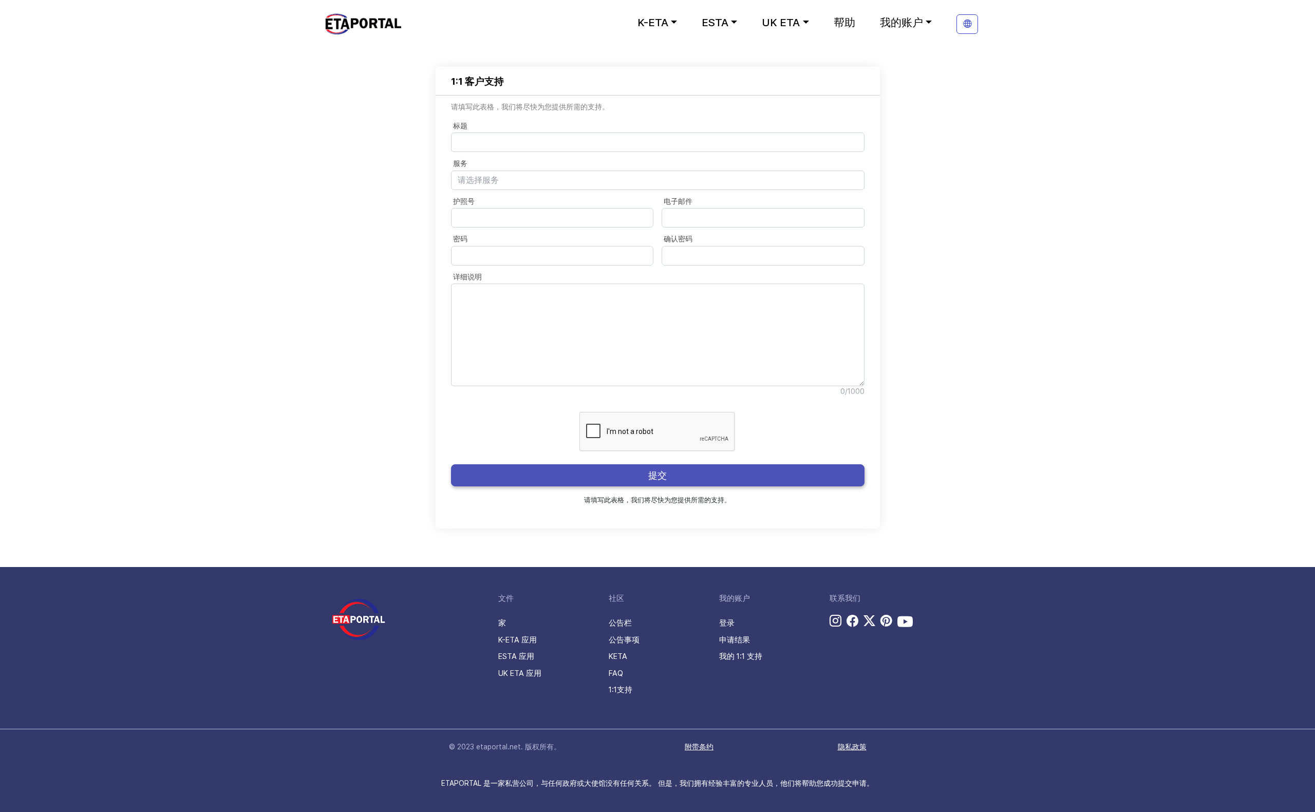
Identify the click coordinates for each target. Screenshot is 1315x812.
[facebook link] (852, 621)
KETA (618, 656)
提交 (657, 475)
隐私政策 (852, 747)
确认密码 (678, 239)
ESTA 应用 (516, 656)
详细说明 (467, 277)
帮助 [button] (844, 22)
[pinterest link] (886, 621)
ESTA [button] (715, 22)
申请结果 (734, 640)
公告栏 (620, 623)
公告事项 (624, 640)
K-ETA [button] (652, 22)
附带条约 (699, 747)
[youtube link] (905, 621)
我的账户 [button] (901, 22)
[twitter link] (869, 621)
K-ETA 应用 (517, 640)
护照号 (464, 201)
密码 (460, 239)
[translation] (967, 24)
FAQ (616, 673)
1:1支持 (620, 689)
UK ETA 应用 (519, 673)
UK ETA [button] (781, 22)
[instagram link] (835, 621)
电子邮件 (678, 201)
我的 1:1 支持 (740, 656)
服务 (460, 163)
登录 (727, 623)
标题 (460, 126)
